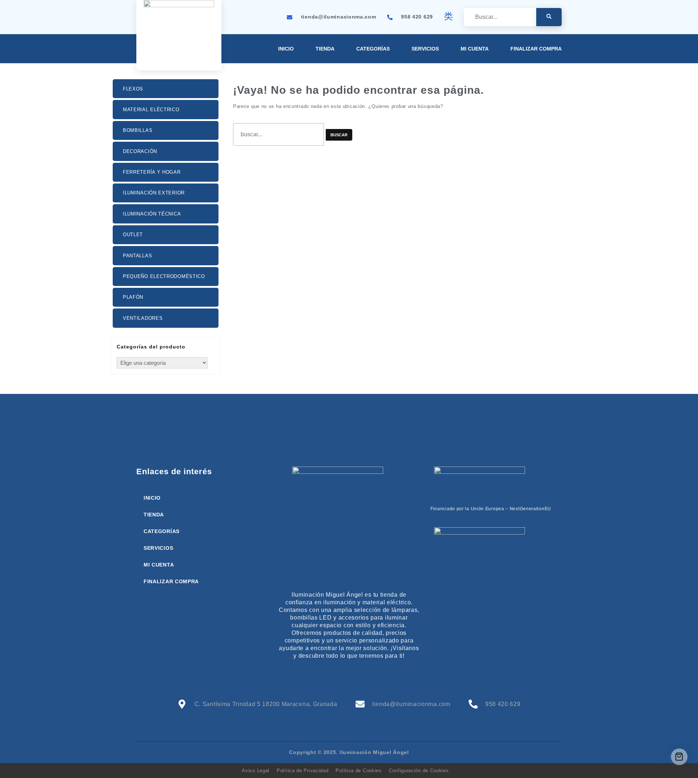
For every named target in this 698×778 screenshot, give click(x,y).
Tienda (325, 49)
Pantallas (137, 255)
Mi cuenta (475, 49)
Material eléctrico (151, 109)
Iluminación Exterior (154, 192)
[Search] (549, 17)
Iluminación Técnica (152, 214)
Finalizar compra (536, 49)
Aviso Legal (255, 770)
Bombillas (137, 130)
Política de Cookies (358, 770)
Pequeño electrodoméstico (164, 276)
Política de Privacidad (302, 770)
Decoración (140, 151)
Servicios (425, 49)
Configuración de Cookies (419, 770)
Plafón (133, 297)
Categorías (373, 49)
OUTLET (133, 234)
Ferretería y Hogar (152, 172)
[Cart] (679, 757)
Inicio (286, 49)
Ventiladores (143, 318)
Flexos (133, 89)
